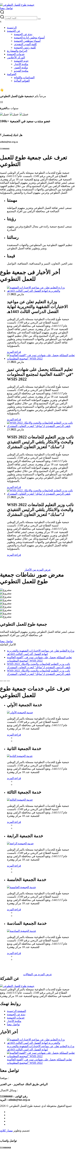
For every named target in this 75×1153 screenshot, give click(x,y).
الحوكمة (11, 74)
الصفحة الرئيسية (16, 1011)
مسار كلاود (6, 1130)
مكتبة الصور (21, 67)
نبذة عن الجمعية (23, 34)
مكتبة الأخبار (21, 64)
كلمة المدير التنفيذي (25, 44)
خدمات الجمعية (16, 54)
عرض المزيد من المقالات (37, 974)
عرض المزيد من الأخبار (37, 569)
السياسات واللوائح (24, 77)
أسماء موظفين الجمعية (27, 40)
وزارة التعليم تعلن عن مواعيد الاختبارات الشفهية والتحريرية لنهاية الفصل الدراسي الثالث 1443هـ (40, 1048)
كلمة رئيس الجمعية (25, 47)
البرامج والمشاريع (17, 50)
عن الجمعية (13, 30)
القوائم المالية (22, 80)
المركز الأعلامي (16, 57)
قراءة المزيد (14, 351)
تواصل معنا (13, 1024)
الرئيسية (12, 27)
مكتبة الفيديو (21, 70)
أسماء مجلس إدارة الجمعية (29, 37)
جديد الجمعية (21, 60)
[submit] (39, 18)
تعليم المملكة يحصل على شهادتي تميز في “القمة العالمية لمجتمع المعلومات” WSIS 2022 (39, 1061)
